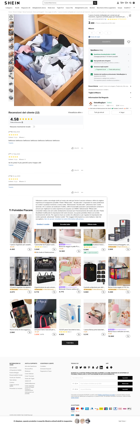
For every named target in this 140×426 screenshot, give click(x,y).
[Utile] (72, 148)
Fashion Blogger (14, 372)
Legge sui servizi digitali (14, 385)
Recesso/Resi (29, 369)
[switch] (33, 127)
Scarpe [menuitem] (120, 8)
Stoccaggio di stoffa (51, 12)
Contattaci (43, 366)
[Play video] (48, 60)
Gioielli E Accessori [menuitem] (129, 8)
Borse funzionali (27, 12)
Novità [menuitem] (17, 8)
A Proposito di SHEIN (15, 370)
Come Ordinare (29, 373)
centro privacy (75, 397)
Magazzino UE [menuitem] (25, 8)
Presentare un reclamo (16, 388)
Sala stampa (13, 380)
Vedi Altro (70, 343)
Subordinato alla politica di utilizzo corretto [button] (106, 63)
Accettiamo (75, 405)
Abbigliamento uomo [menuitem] (81, 8)
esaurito (106, 42)
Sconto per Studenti (15, 377)
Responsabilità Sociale (16, 375)
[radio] (91, 33)
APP (107, 363)
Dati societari (13, 367)
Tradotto (11, 143)
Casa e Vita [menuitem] (69, 8)
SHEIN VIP (28, 381)
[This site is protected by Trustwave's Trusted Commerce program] (72, 415)
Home (10, 12)
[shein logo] (12, 3)
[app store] (107, 368)
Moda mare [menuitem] (51, 8)
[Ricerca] (95, 3)
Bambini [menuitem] (92, 8)
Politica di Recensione (15, 122)
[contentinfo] (102, 410)
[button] (130, 3)
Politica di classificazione (29, 389)
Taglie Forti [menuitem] (60, 8)
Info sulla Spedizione (31, 366)
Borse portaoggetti (38, 12)
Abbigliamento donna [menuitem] (39, 8)
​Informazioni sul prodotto (29, 392)
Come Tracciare (29, 376)
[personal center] (118, 3)
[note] (45, 252)
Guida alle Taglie (29, 378)
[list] (87, 367)
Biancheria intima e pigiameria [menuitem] (106, 8)
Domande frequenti (45, 369)
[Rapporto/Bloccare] (82, 148)
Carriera (12, 382)
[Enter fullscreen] (81, 104)
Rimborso (27, 371)
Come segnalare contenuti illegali (29, 386)
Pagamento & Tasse (45, 371)
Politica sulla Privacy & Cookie (106, 395)
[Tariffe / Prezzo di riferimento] (95, 23)
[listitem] (21, 233)
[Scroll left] (131, 8)
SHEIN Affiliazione (30, 383)
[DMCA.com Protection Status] (77, 415)
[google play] (111, 368)
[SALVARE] (128, 42)
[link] (122, 3)
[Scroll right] (134, 8)
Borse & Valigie (17, 12)
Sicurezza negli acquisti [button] (101, 66)
